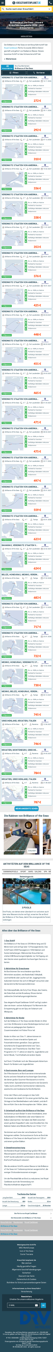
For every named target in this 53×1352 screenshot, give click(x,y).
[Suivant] (47, 837)
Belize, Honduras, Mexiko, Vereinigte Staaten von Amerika (20, 575)
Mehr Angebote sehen (27, 809)
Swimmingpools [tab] (10, 872)
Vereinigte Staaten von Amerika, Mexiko (20, 165)
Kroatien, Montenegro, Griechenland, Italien (20, 750)
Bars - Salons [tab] (34, 872)
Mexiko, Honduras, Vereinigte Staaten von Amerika (20, 662)
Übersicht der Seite (26, 1276)
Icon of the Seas (26, 1251)
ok (43, 1305)
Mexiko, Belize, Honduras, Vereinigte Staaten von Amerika (20, 691)
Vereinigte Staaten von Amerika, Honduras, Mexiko (20, 516)
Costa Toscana (26, 1254)
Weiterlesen (10, 59)
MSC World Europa (26, 1248)
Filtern (15, 73)
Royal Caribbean (10, 48)
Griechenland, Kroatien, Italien (19, 721)
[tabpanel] (26, 836)
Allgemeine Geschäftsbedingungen (26, 1270)
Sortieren (40, 73)
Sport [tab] (23, 872)
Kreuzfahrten (6, 1222)
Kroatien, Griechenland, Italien (19, 779)
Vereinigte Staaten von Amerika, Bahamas (20, 78)
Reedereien (18, 1222)
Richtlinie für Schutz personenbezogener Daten (26, 1283)
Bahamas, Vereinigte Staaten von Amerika (20, 545)
